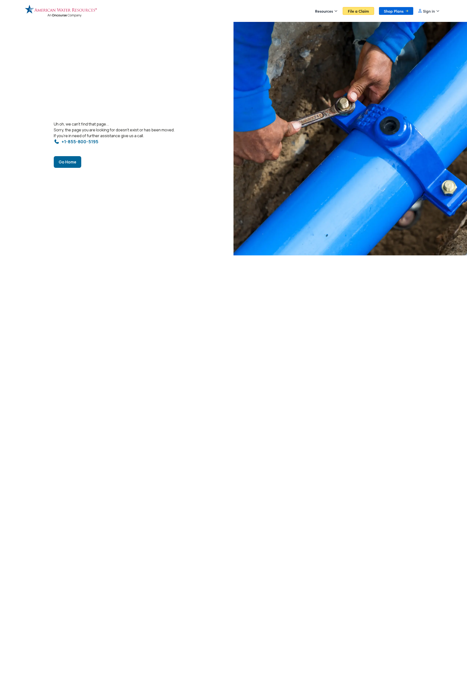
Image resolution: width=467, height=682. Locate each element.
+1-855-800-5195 (80, 141)
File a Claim (358, 11)
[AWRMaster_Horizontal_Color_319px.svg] (60, 11)
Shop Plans (394, 11)
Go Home (67, 162)
